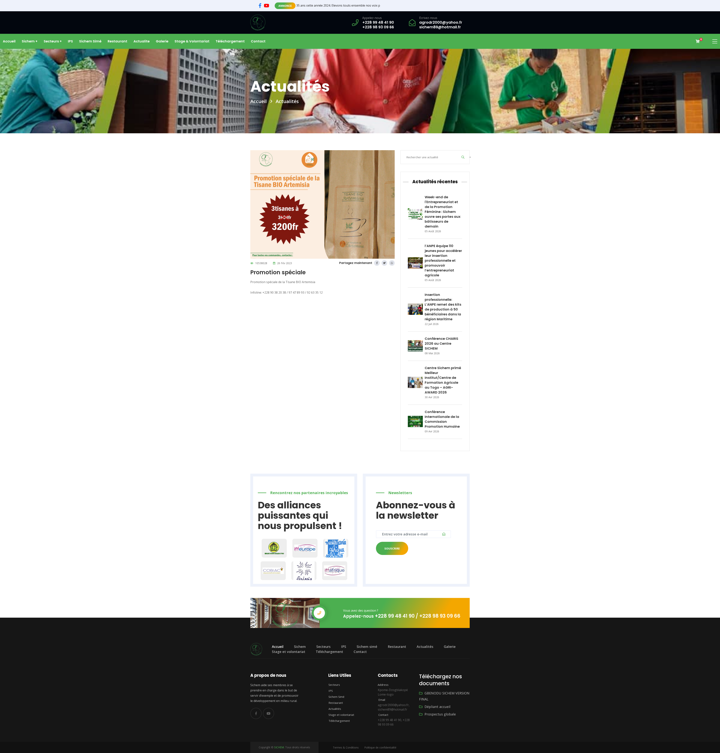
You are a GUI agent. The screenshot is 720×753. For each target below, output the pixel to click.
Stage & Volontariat (192, 41)
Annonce (285, 6)
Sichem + (30, 41)
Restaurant (117, 41)
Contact (258, 41)
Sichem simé (90, 41)
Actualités (425, 646)
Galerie (162, 41)
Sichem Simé (336, 697)
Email (381, 700)
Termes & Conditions (346, 747)
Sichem (300, 646)
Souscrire (392, 548)
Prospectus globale (440, 714)
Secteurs (323, 646)
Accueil (9, 41)
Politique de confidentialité (380, 747)
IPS (70, 41)
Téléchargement (230, 41)
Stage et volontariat (288, 651)
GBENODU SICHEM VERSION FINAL (444, 696)
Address (382, 685)
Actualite (142, 41)
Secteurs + (53, 41)
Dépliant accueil (437, 706)
